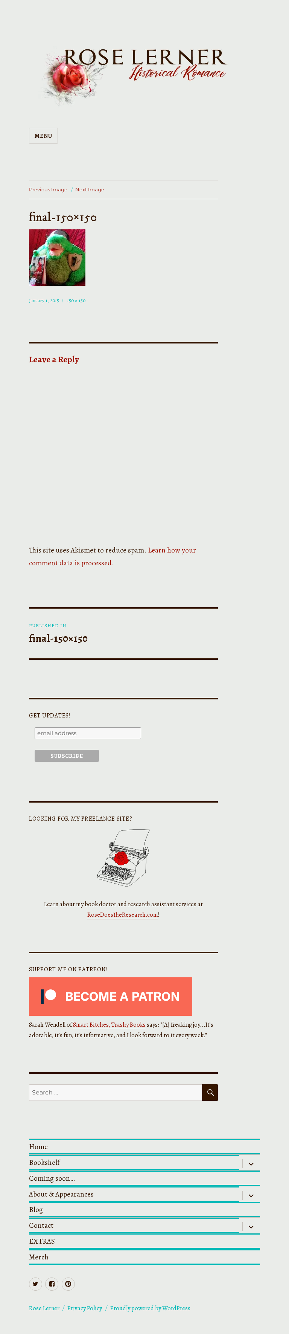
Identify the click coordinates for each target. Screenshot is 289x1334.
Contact (41, 1225)
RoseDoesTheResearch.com (122, 915)
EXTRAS (42, 1241)
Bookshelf (44, 1162)
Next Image (89, 189)
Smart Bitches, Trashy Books (109, 1025)
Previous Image (48, 189)
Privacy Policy (84, 1308)
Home (38, 1147)
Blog (36, 1209)
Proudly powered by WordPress (150, 1308)
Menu (43, 136)
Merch (39, 1257)
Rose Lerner (44, 1308)
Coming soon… (52, 1178)
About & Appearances (61, 1194)
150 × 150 (76, 300)
